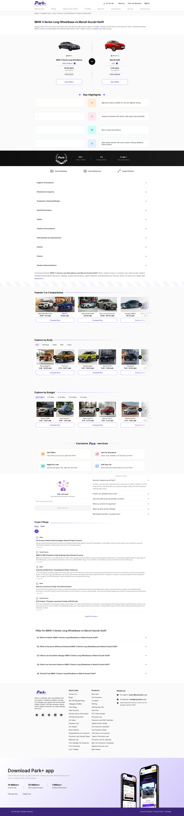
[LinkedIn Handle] (55, 715)
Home (36, 13)
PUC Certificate (74, 746)
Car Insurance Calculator (100, 727)
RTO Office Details (98, 714)
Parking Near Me (98, 707)
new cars (44, 27)
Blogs (71, 697)
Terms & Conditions (146, 811)
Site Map (168, 811)
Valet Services (74, 710)
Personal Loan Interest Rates (79, 736)
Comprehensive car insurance (79, 733)
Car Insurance (97, 697)
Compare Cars (46, 13)
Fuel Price (95, 710)
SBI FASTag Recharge (77, 701)
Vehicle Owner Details (99, 723)
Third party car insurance (101, 733)
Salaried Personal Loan (100, 746)
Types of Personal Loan (100, 736)
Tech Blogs (73, 707)
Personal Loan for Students (101, 740)
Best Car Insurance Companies (103, 743)
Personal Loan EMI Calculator (102, 720)
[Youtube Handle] (61, 715)
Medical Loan (73, 740)
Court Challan (73, 749)
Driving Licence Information (78, 714)
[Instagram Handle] (36, 715)
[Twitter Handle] (49, 715)
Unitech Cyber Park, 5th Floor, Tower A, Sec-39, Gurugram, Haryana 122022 (133, 704)
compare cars (97, 29)
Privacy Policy (158, 811)
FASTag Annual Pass (76, 717)
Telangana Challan (75, 704)
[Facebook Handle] (43, 715)
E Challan (95, 701)
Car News (72, 720)
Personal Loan (97, 717)
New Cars (95, 694)
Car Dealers (73, 727)
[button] (92, 542)
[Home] (40, 3)
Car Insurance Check (99, 730)
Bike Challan (96, 749)
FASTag (94, 704)
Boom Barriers (74, 730)
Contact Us (73, 694)
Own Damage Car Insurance (79, 743)
